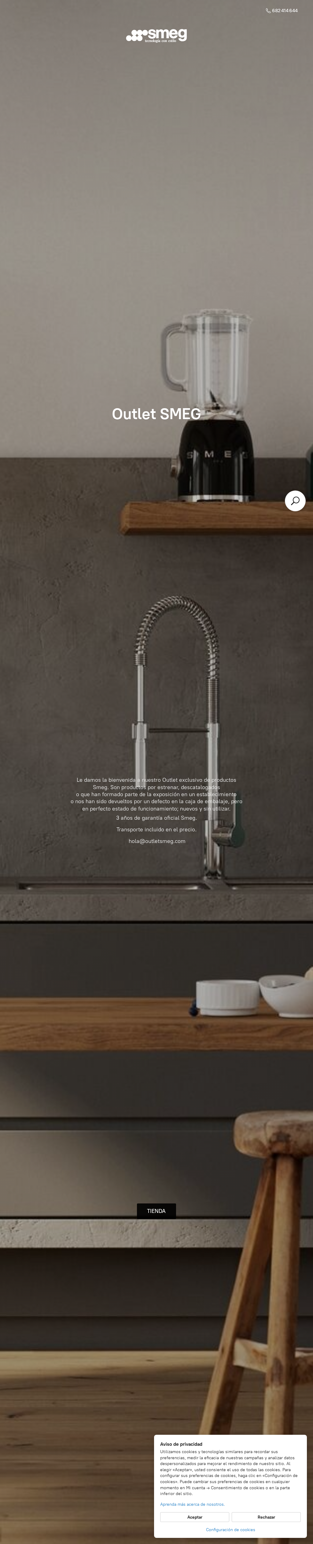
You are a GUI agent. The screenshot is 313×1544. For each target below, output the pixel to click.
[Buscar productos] (295, 500)
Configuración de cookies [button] (230, 1529)
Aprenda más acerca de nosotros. (192, 1504)
